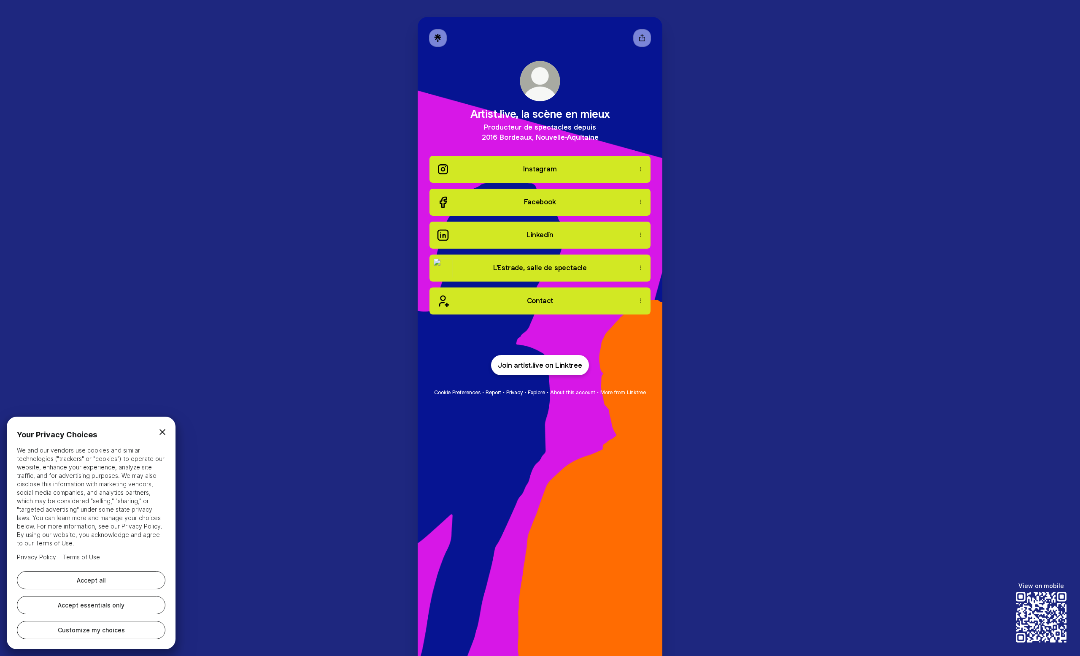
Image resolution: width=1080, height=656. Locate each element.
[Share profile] (642, 38)
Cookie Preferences (457, 392)
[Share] (640, 169)
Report (493, 392)
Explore (536, 392)
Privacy (514, 392)
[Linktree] (437, 38)
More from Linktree (623, 392)
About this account (572, 392)
